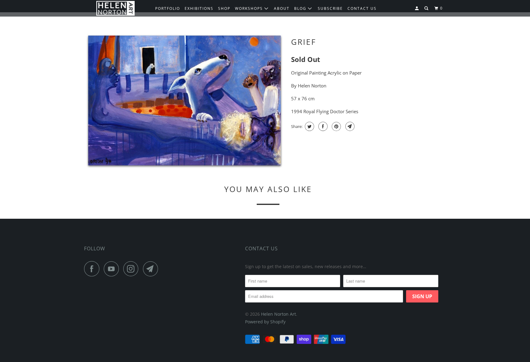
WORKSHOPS (249, 8)
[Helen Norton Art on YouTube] (113, 268)
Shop (224, 8)
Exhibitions (199, 8)
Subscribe (330, 8)
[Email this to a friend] (349, 126)
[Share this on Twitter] (308, 126)
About (282, 8)
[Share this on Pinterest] (335, 126)
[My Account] (417, 8)
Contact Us (261, 248)
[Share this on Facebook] (322, 126)
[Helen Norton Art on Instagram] (132, 268)
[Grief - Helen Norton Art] (184, 101)
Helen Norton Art (278, 314)
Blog (301, 8)
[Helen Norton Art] (115, 8)
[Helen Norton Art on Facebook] (93, 268)
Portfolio (167, 8)
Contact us (362, 8)
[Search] (427, 8)
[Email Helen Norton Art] (152, 268)
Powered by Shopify (265, 322)
